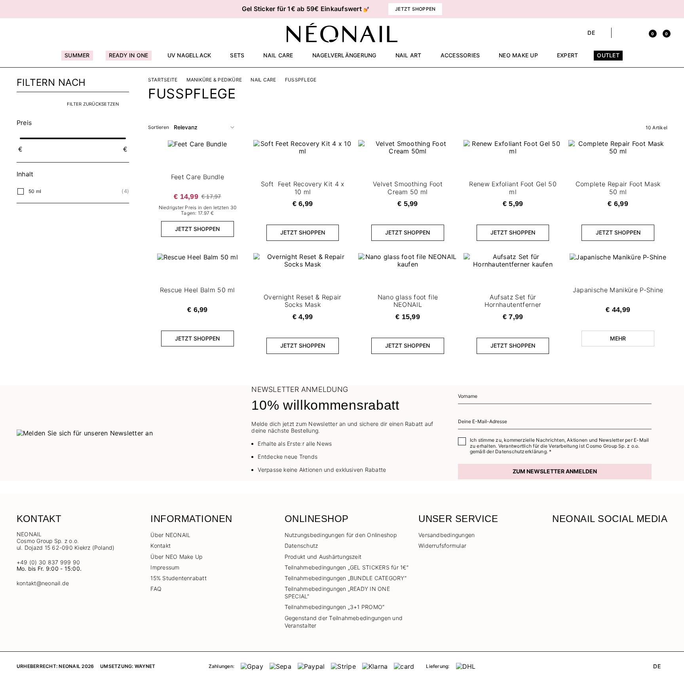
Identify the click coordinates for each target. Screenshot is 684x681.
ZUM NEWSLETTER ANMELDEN (555, 471)
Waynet (145, 666)
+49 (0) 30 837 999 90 (48, 562)
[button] (112, 9)
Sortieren (158, 127)
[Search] (621, 33)
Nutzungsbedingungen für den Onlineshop (341, 535)
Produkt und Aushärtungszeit (323, 556)
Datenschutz (301, 545)
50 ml (34, 191)
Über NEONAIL (170, 535)
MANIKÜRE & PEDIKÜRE (214, 80)
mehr (618, 338)
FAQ (156, 588)
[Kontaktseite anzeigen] (34, 33)
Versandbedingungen (446, 535)
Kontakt (160, 545)
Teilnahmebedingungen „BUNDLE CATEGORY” (346, 578)
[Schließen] (664, 9)
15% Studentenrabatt (178, 578)
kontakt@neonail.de (43, 583)
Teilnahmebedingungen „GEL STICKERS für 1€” (346, 567)
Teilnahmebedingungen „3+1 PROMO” (335, 606)
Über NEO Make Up (176, 556)
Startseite (162, 80)
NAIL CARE (263, 80)
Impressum (164, 567)
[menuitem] (77, 59)
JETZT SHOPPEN (197, 228)
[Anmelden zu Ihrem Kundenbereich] (635, 33)
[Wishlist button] (345, 148)
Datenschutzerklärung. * (523, 451)
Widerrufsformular (442, 545)
